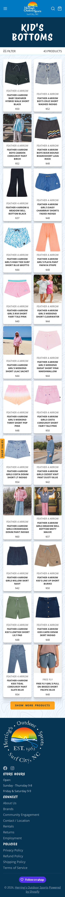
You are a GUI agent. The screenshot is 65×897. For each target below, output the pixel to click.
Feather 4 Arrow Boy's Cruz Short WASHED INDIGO (48, 85)
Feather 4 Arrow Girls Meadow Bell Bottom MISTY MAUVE (48, 513)
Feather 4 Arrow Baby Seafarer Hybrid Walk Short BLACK (17, 85)
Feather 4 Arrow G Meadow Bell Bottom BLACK (17, 195)
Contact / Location (16, 820)
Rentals (8, 826)
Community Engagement (21, 815)
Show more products (32, 705)
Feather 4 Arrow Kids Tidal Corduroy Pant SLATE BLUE (17, 671)
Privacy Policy (13, 850)
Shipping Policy (14, 862)
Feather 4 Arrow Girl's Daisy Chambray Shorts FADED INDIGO (48, 195)
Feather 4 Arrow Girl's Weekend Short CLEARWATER (48, 299)
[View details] (23, 742)
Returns (8, 832)
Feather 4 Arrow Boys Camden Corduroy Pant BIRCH (17, 140)
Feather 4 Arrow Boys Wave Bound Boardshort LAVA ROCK (48, 140)
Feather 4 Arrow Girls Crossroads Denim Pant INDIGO (17, 513)
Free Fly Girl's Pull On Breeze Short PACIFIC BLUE (48, 671)
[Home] (32, 8)
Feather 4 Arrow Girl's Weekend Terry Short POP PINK (17, 407)
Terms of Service (15, 868)
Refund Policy (13, 856)
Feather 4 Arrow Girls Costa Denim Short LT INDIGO (17, 460)
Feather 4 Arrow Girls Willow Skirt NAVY (17, 566)
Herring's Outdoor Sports (31, 887)
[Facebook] (5, 768)
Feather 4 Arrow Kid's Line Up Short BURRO (48, 566)
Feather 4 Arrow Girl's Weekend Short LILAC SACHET (17, 352)
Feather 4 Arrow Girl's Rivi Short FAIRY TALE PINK (17, 299)
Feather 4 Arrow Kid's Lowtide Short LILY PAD (17, 618)
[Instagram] (13, 768)
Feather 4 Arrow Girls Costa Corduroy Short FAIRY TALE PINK (48, 407)
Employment (12, 838)
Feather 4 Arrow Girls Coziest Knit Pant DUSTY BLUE (48, 460)
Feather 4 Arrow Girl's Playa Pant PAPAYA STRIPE (48, 248)
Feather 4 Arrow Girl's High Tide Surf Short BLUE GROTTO (17, 248)
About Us (9, 803)
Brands (8, 809)
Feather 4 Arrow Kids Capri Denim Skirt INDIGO (48, 618)
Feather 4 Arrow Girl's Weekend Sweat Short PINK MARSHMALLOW (48, 352)
